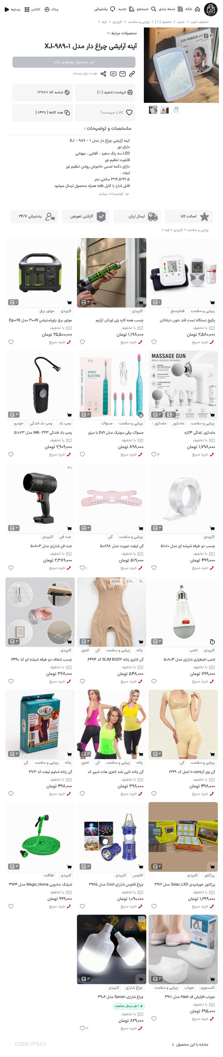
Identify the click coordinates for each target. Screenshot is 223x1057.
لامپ (193, 650)
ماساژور (178, 423)
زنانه (140, 650)
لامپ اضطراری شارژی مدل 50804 (189, 659)
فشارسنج (177, 311)
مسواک (107, 423)
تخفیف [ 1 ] (163, 21)
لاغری (85, 650)
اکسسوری (208, 988)
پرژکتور (209, 875)
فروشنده (111, 92)
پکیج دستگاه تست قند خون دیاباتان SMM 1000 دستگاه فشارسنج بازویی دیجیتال (187, 321)
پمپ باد (65, 423)
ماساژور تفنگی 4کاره (199, 433)
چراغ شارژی (134, 988)
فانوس (138, 875)
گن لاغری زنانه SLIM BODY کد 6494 (116, 659)
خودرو (18, 423)
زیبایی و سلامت (138, 21)
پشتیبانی (101, 9)
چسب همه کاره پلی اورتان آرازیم (120, 320)
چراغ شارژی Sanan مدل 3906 (121, 997)
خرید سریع (200, 342)
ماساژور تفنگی (155, 423)
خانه (188, 9)
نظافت (49, 875)
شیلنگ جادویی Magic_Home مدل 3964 (40, 884)
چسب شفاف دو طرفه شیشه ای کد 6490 (41, 659)
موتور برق (47, 311)
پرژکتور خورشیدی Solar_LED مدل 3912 (184, 884)
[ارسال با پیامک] (113, 75)
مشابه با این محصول (192, 1044)
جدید (122, 9)
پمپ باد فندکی (41, 423)
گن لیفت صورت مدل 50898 (122, 546)
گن (110, 537)
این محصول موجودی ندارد (74, 62)
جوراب (189, 988)
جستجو (142, 9)
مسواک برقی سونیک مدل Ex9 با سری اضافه (116, 433)
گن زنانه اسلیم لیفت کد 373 (50, 772)
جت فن (65, 537)
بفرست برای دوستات (85, 73)
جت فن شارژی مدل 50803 (51, 546)
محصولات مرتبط (123, 33)
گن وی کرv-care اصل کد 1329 (192, 772)
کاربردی (118, 21)
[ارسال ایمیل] (122, 75)
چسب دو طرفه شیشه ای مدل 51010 (188, 546)
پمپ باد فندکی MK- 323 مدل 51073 (43, 433)
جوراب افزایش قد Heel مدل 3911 (190, 997)
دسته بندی (167, 9)
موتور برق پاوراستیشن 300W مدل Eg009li (40, 320)
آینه (105, 21)
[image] (153, 110)
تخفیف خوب (199, 21)
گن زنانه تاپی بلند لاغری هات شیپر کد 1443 (116, 772)
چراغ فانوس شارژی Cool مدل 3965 (116, 884)
